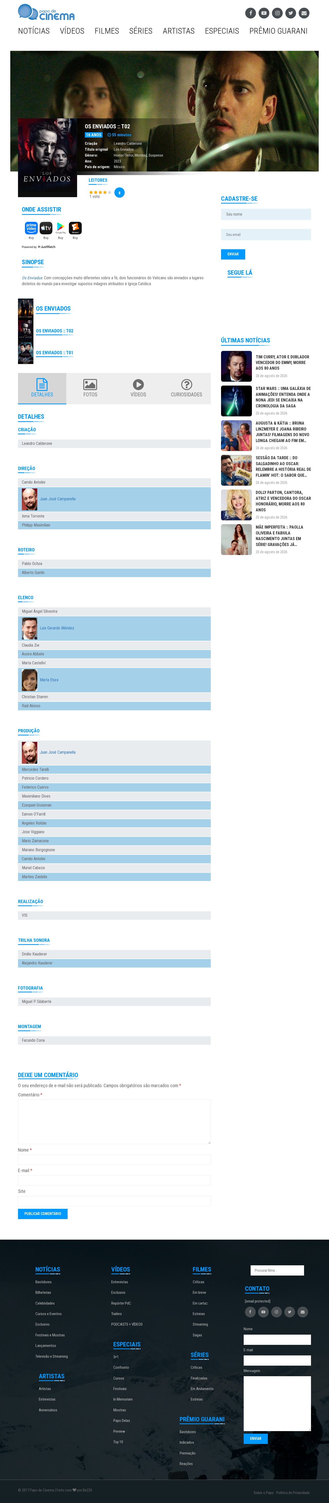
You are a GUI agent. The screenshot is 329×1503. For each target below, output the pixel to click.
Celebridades (45, 1303)
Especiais (222, 31)
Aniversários (48, 1410)
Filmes (107, 31)
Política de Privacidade (293, 1492)
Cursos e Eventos (48, 1313)
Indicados (187, 1442)
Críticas (198, 1282)
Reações (186, 1463)
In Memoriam (123, 1399)
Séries (140, 31)
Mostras (119, 1410)
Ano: (88, 161)
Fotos (90, 394)
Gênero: (91, 155)
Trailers (116, 1313)
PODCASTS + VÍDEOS (127, 1324)
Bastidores (43, 1282)
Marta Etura (49, 679)
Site (21, 1191)
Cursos (118, 1378)
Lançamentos (45, 1345)
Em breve (199, 1292)
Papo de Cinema (42, 1490)
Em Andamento (202, 1388)
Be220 (87, 1490)
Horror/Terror (123, 155)
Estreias (199, 1313)
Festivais (120, 1388)
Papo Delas (121, 1420)
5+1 (116, 1357)
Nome (25, 1150)
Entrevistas (47, 1399)
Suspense (156, 155)
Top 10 (118, 1442)
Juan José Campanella (58, 498)
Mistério (141, 155)
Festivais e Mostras (50, 1335)
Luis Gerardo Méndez (57, 628)
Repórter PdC (121, 1303)
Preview (119, 1431)
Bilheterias (43, 1292)
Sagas (197, 1335)
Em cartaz (200, 1303)
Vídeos (72, 31)
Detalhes (42, 394)
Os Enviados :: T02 (107, 126)
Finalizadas (199, 1378)
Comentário (30, 1094)
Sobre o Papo (264, 1492)
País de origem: (97, 167)
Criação (91, 143)
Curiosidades (186, 394)
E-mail (25, 1170)
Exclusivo (42, 1324)
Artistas (179, 31)
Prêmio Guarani (278, 31)
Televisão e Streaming (51, 1356)
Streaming (200, 1324)
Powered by (30, 246)
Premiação (188, 1453)
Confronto (121, 1367)
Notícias (34, 31)
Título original (96, 149)
